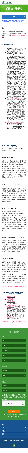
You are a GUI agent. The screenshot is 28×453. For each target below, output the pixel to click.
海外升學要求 (10, 307)
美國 (3, 427)
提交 (14, 411)
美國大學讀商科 (11, 302)
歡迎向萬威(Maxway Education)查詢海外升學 (14, 286)
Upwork (15, 126)
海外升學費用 (10, 317)
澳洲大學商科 (10, 299)
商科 (16, 298)
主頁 (3, 424)
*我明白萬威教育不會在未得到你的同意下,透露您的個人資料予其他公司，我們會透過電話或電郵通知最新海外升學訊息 (15, 396)
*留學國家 (4, 385)
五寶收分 (17, 305)
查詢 (3, 37)
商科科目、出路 (11, 297)
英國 (3, 434)
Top (14, 445)
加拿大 (4, 431)
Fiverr (20, 126)
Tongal (11, 127)
